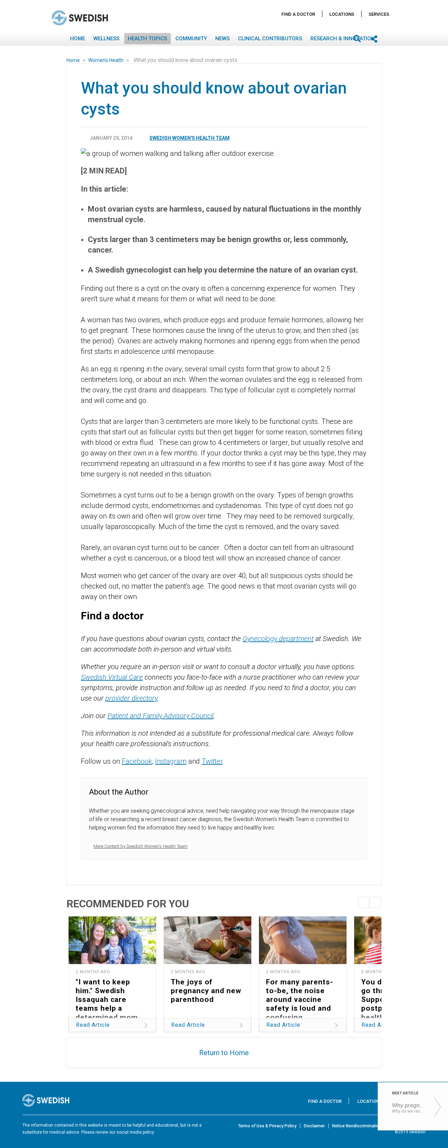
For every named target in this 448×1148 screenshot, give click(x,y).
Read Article (93, 1025)
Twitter (212, 761)
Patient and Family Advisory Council (160, 716)
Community (191, 38)
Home (77, 38)
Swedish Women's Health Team (189, 138)
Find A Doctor (298, 14)
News (222, 38)
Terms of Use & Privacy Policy (267, 1125)
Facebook (137, 761)
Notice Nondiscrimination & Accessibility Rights (379, 1125)
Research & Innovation (342, 38)
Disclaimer (314, 1125)
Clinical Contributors (270, 38)
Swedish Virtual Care (112, 677)
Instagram (171, 761)
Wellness (106, 38)
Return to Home (224, 1053)
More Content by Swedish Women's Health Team (140, 846)
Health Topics (147, 38)
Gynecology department (278, 638)
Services (379, 14)
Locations (341, 14)
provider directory (131, 698)
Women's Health (106, 60)
